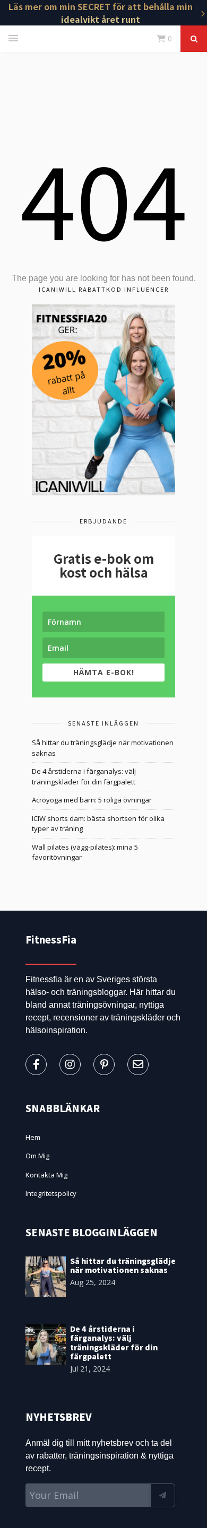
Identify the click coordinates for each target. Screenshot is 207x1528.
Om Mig (37, 1155)
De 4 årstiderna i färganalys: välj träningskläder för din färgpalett (84, 776)
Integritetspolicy (50, 1193)
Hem (32, 1137)
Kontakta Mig (46, 1175)
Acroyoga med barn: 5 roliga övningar (92, 800)
